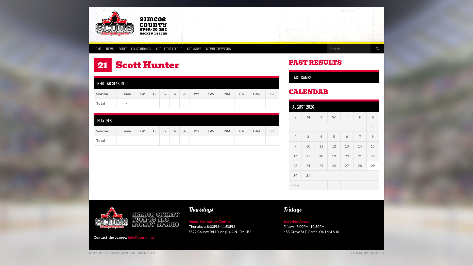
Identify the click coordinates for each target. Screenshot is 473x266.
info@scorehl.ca (141, 237)
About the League (169, 48)
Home (97, 48)
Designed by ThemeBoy (367, 252)
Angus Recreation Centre (209, 221)
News (110, 48)
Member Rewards (218, 48)
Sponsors (194, 48)
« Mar (295, 185)
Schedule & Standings (134, 48)
